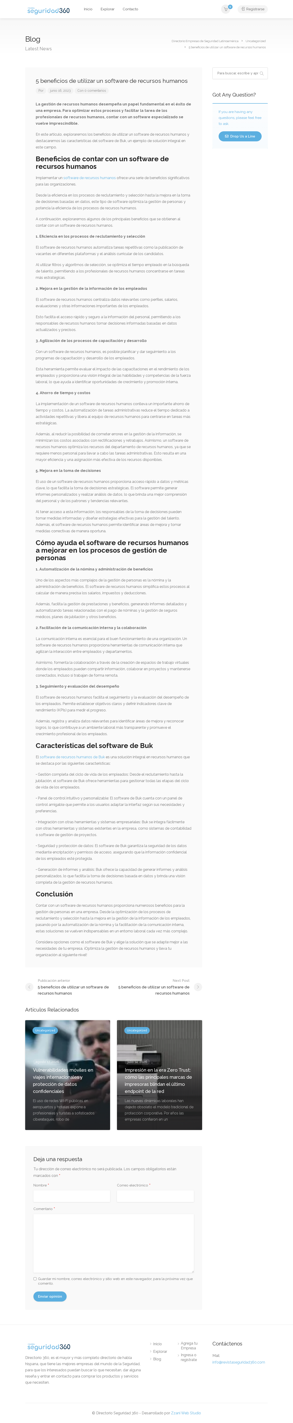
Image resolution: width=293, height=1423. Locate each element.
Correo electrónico (134, 1185)
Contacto (130, 9)
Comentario (44, 1209)
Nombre (41, 1185)
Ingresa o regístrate (189, 1357)
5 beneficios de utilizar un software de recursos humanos (73, 987)
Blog (157, 1359)
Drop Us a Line (242, 136)
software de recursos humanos (89, 178)
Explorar (107, 9)
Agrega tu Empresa (189, 1345)
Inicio (88, 9)
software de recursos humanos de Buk (73, 757)
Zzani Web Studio (186, 1413)
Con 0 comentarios (91, 90)
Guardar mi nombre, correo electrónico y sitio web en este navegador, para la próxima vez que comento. (115, 1281)
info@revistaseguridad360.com (238, 1362)
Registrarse (254, 9)
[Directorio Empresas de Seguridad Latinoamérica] (48, 10)
